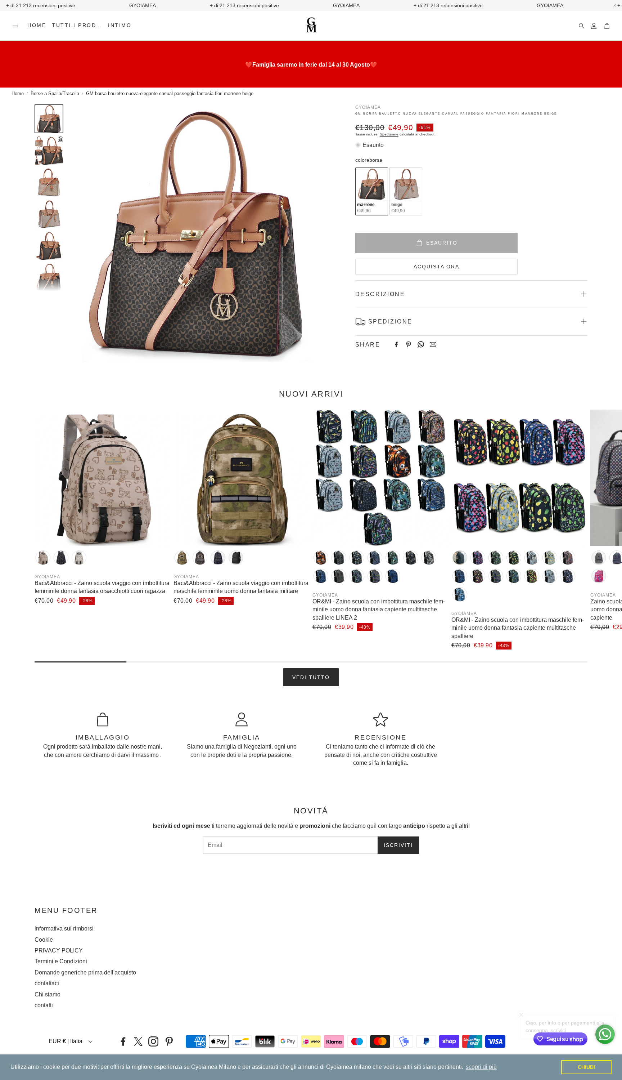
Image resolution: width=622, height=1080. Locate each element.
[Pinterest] (408, 344)
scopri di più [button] (481, 1067)
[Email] (433, 344)
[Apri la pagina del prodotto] (103, 478)
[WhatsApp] (421, 344)
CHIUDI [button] (586, 1067)
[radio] (371, 191)
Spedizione (389, 134)
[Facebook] (396, 344)
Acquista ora (436, 266)
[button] (15, 26)
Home (18, 93)
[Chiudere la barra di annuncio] (614, 5)
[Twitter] (138, 1041)
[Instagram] (153, 1041)
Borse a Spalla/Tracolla (55, 93)
